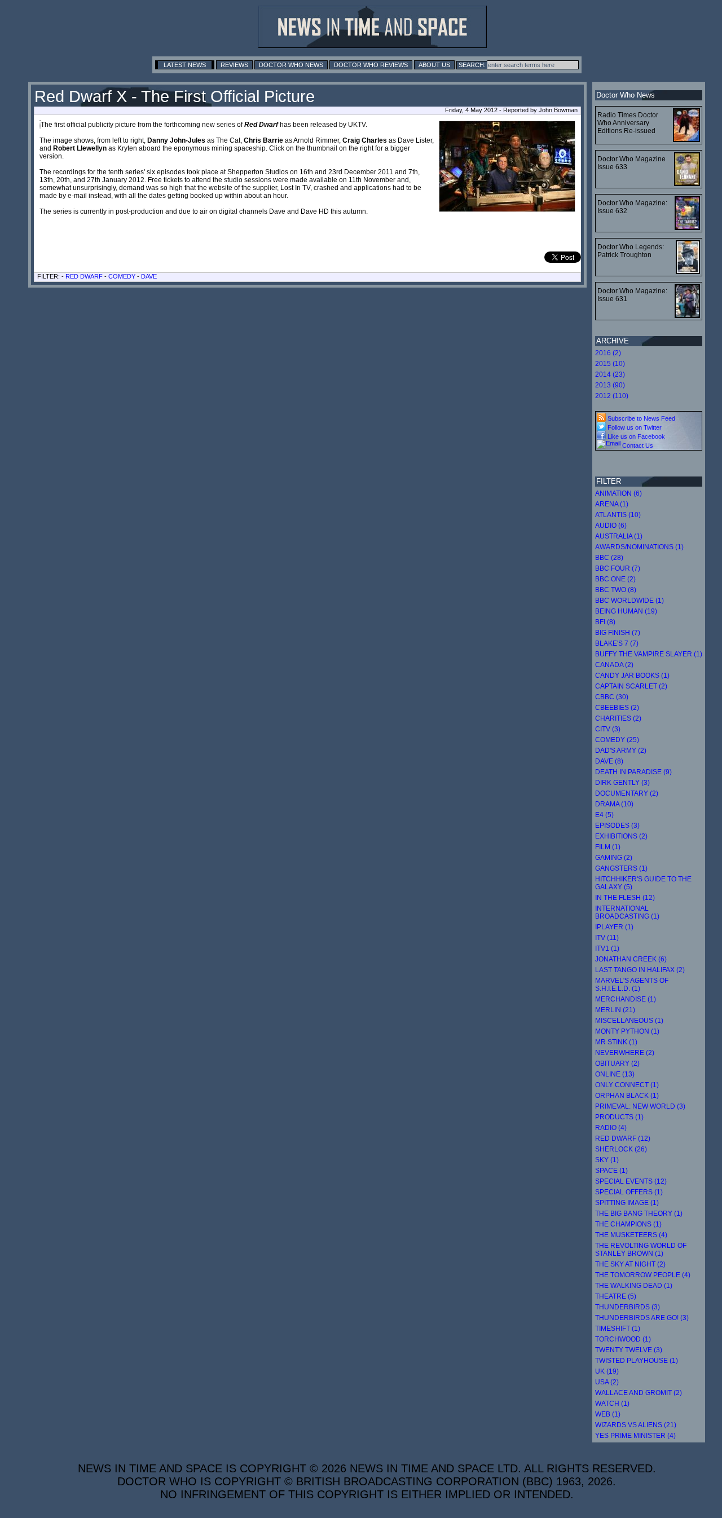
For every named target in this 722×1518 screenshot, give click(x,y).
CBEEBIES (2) (617, 708)
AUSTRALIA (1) (618, 536)
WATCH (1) (612, 1403)
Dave (149, 276)
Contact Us (636, 445)
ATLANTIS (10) (618, 515)
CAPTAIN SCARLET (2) (631, 686)
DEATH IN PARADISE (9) (633, 772)
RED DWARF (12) (622, 1138)
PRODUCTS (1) (619, 1117)
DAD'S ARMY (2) (620, 750)
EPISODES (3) (617, 825)
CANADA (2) (614, 665)
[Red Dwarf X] (40, 124)
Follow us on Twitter (634, 427)
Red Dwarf (84, 276)
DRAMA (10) (614, 804)
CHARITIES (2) (618, 718)
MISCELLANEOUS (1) (629, 1021)
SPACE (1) (611, 1171)
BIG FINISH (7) (617, 633)
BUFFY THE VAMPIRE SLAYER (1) (648, 654)
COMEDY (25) (617, 740)
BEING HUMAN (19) (626, 611)
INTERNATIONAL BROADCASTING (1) (627, 912)
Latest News (185, 64)
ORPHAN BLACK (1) (627, 1096)
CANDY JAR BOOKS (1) (632, 675)
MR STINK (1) (616, 1042)
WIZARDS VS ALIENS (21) (635, 1425)
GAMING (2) (613, 858)
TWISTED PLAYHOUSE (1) (636, 1361)
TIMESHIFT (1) (617, 1328)
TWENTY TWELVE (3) (628, 1350)
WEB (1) (607, 1414)
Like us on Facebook (635, 436)
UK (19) (607, 1371)
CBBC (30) (611, 697)
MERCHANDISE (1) (625, 999)
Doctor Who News (291, 64)
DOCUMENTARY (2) (626, 793)
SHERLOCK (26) (621, 1149)
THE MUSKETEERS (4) (631, 1235)
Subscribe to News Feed (640, 418)
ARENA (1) (611, 504)
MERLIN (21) (615, 1010)
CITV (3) (607, 729)
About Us (434, 64)
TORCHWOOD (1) (623, 1339)
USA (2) (607, 1382)
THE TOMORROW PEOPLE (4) (642, 1275)
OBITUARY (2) (617, 1063)
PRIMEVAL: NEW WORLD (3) (640, 1106)
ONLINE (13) (615, 1074)
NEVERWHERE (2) (624, 1053)
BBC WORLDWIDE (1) (629, 600)
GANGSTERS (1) (621, 868)
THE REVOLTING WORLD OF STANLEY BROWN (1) (640, 1249)
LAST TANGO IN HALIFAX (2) (640, 970)
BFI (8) (605, 622)
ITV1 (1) (607, 948)
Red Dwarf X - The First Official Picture (174, 96)
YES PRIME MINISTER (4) (635, 1436)
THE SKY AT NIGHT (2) (630, 1264)
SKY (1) (607, 1160)
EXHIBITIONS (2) (621, 836)
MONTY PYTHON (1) (627, 1031)
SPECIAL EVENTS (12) (631, 1181)
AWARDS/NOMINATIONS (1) (639, 547)
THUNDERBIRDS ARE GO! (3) (642, 1318)
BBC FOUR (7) (617, 568)
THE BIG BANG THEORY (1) (639, 1213)
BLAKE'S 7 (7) (617, 643)
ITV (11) (607, 938)
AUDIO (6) (611, 525)
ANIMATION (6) (618, 493)
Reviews (234, 64)
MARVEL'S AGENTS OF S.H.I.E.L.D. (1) (631, 984)
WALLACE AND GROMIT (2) (638, 1393)
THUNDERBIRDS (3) (627, 1307)
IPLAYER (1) (614, 927)
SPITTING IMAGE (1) (627, 1203)
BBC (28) (609, 558)
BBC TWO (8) (615, 590)
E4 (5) (604, 815)
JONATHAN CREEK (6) (631, 959)
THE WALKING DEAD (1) (633, 1286)
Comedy (121, 276)
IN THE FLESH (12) (625, 898)
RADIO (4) (611, 1128)
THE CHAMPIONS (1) (628, 1224)
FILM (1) (607, 847)
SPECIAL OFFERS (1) (629, 1192)
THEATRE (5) (615, 1296)
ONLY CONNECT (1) (627, 1085)
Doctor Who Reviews (371, 64)
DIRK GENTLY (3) (622, 783)
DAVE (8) (609, 761)
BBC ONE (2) (615, 579)
